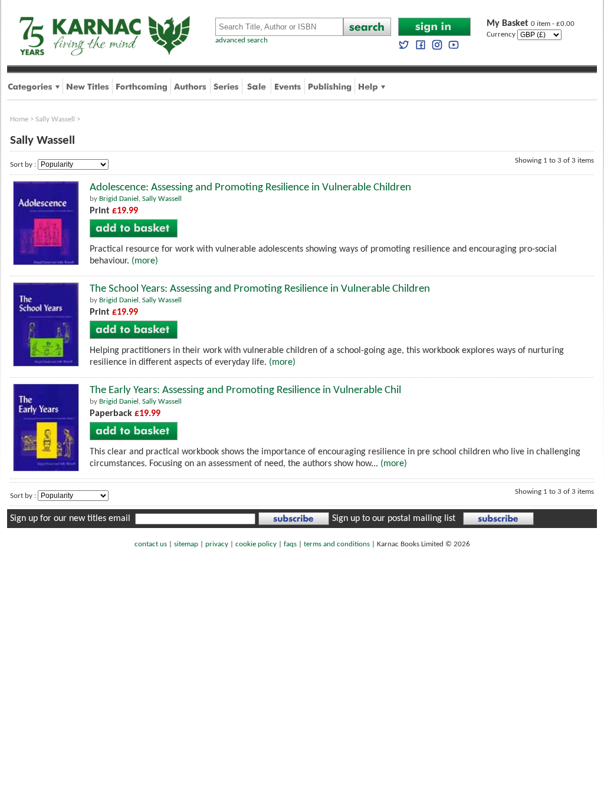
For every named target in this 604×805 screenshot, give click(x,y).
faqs (290, 544)
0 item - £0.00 (531, 24)
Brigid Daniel (119, 199)
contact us (150, 544)
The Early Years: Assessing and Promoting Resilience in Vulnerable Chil (245, 390)
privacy (216, 544)
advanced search (241, 40)
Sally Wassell (55, 119)
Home (19, 119)
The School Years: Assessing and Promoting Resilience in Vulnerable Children (260, 289)
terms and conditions (337, 544)
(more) (145, 261)
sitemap (186, 544)
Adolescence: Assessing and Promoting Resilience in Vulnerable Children (250, 187)
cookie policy (256, 544)
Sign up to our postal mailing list (393, 518)
